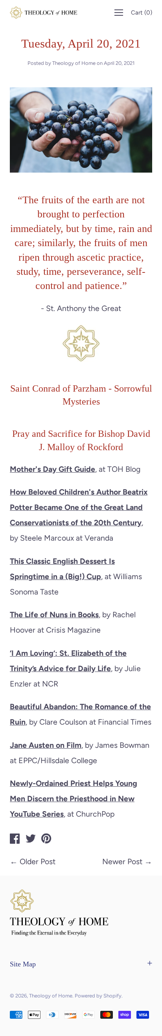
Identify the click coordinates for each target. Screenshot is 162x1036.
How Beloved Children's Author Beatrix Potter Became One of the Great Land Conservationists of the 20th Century (78, 507)
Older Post (37, 861)
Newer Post (122, 861)
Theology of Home (50, 996)
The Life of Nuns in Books (54, 614)
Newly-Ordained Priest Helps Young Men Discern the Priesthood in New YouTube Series (73, 798)
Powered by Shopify (98, 996)
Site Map (23, 964)
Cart (141, 12)
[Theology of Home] (15, 840)
